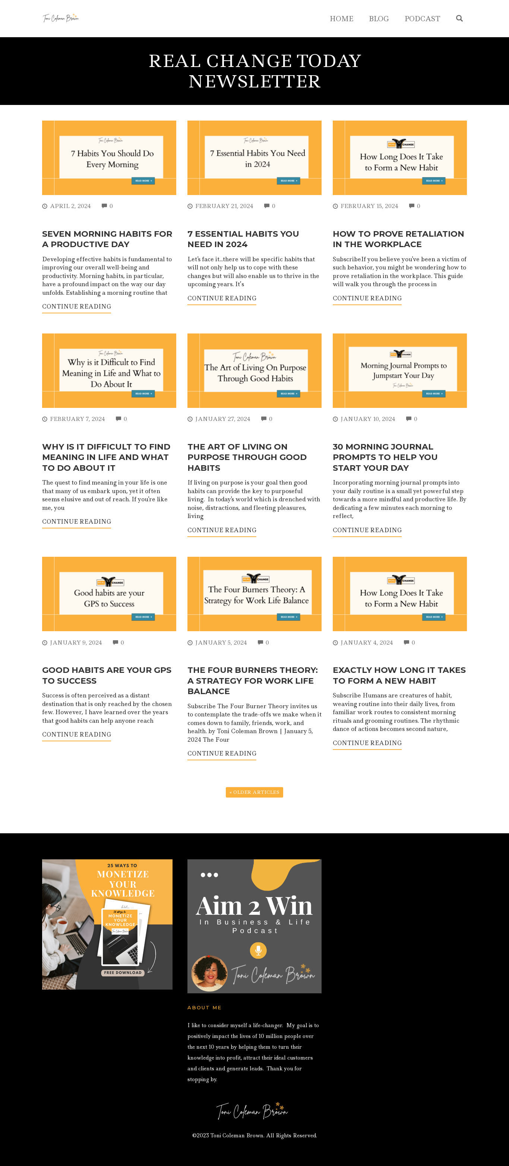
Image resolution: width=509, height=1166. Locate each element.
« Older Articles (254, 792)
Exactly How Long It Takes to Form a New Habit (399, 675)
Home (341, 18)
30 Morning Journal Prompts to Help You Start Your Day (385, 457)
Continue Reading (76, 306)
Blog (379, 18)
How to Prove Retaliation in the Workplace (398, 239)
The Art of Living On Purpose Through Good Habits (247, 457)
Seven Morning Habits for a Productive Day (107, 239)
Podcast (422, 18)
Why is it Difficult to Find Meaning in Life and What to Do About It (106, 457)
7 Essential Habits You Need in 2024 (243, 239)
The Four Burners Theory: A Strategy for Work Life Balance (252, 680)
